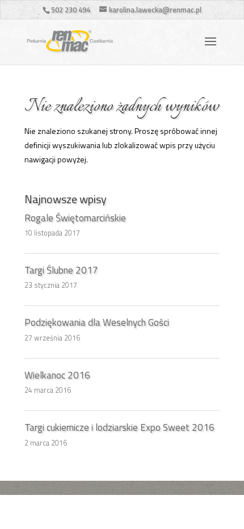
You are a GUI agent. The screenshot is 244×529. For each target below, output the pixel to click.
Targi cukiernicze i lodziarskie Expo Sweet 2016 (119, 427)
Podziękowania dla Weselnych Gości (96, 322)
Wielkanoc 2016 (57, 375)
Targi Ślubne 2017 (61, 270)
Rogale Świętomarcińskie (75, 218)
